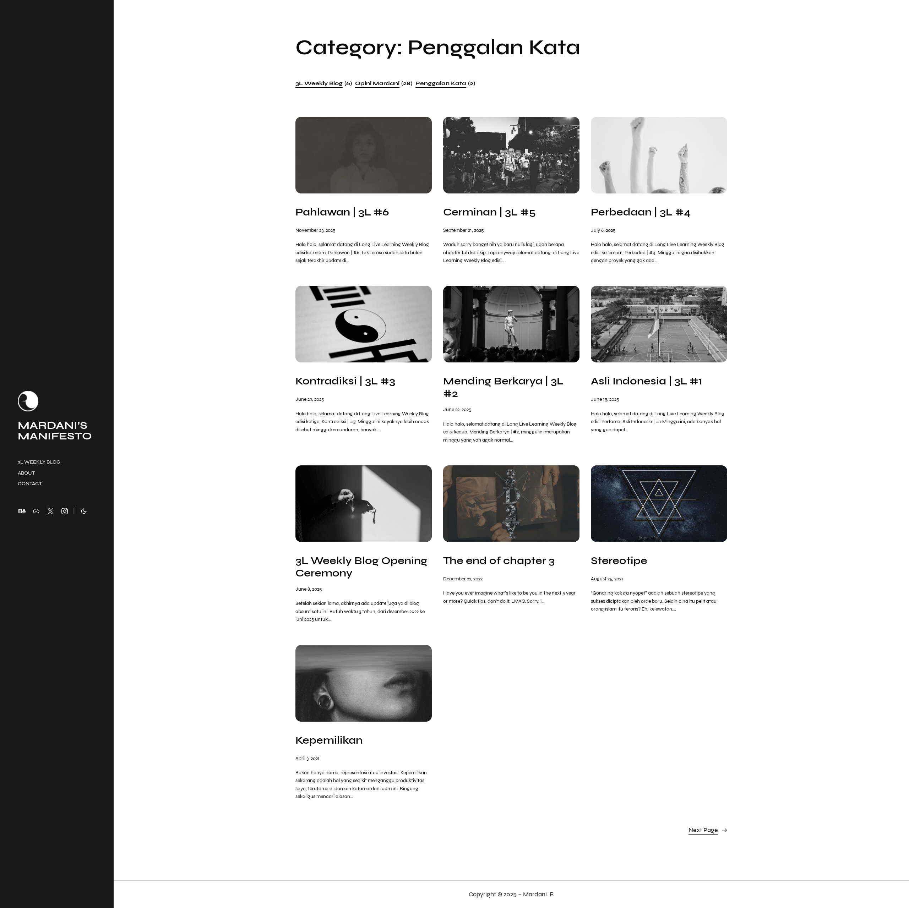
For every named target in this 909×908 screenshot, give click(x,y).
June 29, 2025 (309, 399)
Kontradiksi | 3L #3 (345, 381)
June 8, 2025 (308, 589)
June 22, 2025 (457, 409)
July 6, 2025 (603, 230)
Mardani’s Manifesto (55, 430)
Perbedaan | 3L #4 (641, 212)
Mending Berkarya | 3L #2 (503, 387)
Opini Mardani (383, 83)
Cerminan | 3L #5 (489, 212)
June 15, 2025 (605, 399)
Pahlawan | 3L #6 (342, 212)
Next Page (707, 830)
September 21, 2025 (463, 230)
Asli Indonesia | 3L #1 (646, 381)
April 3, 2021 (307, 758)
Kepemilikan (329, 740)
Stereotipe (619, 560)
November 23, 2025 (315, 230)
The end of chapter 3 (499, 560)
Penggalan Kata (445, 83)
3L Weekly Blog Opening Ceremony (361, 566)
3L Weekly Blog (323, 83)
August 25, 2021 (607, 579)
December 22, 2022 (463, 579)
